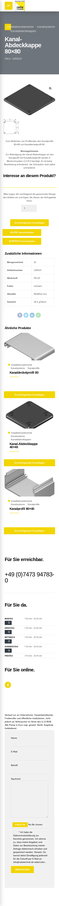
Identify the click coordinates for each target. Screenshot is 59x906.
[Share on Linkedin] (32, 315)
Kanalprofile (33, 368)
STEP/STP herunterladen (22, 241)
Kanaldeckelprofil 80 (24, 372)
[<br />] (8, 623)
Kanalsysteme (46, 26)
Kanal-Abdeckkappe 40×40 (24, 445)
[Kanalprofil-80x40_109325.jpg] (29, 486)
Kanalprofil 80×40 (22, 508)
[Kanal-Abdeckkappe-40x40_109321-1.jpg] (29, 418)
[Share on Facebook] (19, 315)
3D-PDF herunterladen (22, 232)
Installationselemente (20, 26)
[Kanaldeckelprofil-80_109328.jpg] (29, 350)
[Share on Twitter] (25, 315)
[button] (50, 88)
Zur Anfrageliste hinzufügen (29, 222)
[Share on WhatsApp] (38, 315)
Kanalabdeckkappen (23, 31)
